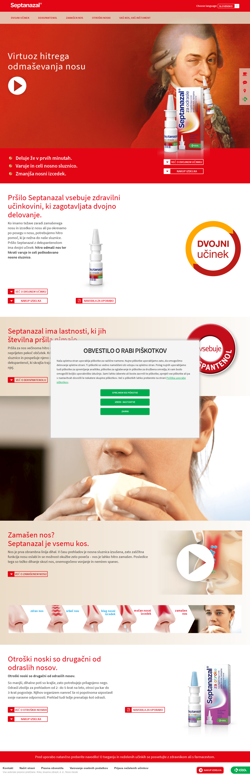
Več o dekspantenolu (31, 380)
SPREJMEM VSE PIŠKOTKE (125, 392)
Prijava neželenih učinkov (131, 768)
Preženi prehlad (244, 74)
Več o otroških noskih (31, 710)
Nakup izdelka (187, 171)
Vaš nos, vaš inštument (135, 18)
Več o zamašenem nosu (31, 574)
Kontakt (8, 768)
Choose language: (206, 6)
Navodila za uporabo (99, 301)
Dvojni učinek (20, 18)
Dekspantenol (47, 18)
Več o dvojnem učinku (186, 162)
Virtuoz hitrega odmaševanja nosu (47, 61)
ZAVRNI (125, 411)
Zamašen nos (74, 18)
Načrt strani (27, 768)
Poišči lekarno (244, 90)
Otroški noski (101, 18)
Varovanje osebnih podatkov (89, 768)
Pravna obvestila (52, 768)
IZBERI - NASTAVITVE (125, 402)
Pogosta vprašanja (244, 82)
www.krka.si (244, 99)
